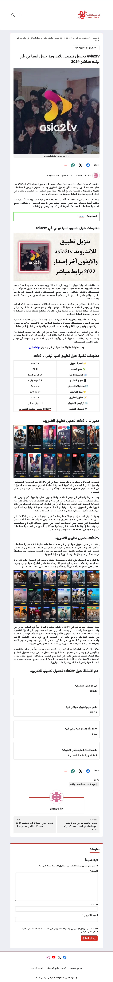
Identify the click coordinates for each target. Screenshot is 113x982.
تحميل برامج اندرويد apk (75, 38)
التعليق (94, 871)
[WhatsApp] (73, 165)
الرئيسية (95, 38)
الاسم (95, 904)
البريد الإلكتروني (90, 915)
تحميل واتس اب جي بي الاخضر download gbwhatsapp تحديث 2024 (80, 826)
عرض (81, 216)
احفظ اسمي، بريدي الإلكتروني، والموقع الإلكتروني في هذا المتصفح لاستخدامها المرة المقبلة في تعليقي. (60, 930)
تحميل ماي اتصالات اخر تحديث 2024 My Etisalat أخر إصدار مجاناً (34, 824)
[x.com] (80, 165)
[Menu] (20, 15)
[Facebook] (88, 165)
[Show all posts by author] (96, 175)
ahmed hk (81, 175)
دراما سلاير (34, 347)
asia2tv (35, 397)
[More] (65, 165)
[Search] (13, 15)
